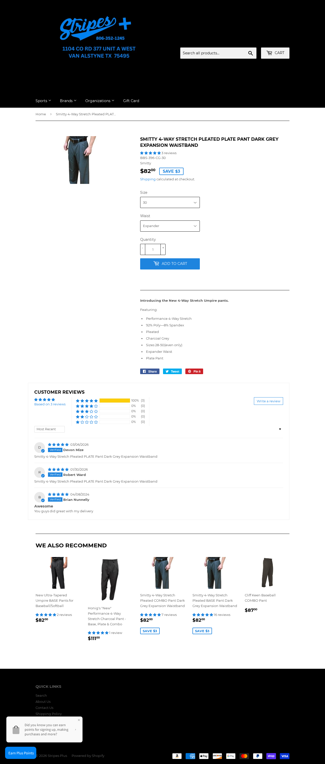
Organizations (98, 101)
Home (41, 114)
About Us (43, 701)
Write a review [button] (268, 401)
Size (143, 192)
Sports (42, 101)
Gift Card (131, 101)
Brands (67, 101)
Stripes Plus (57, 756)
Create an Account (275, 41)
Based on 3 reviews (50, 404)
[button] (150, 153)
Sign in (250, 41)
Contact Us (44, 708)
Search (41, 695)
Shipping (148, 179)
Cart (279, 53)
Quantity (148, 239)
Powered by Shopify (88, 756)
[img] (58, 444)
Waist (145, 216)
